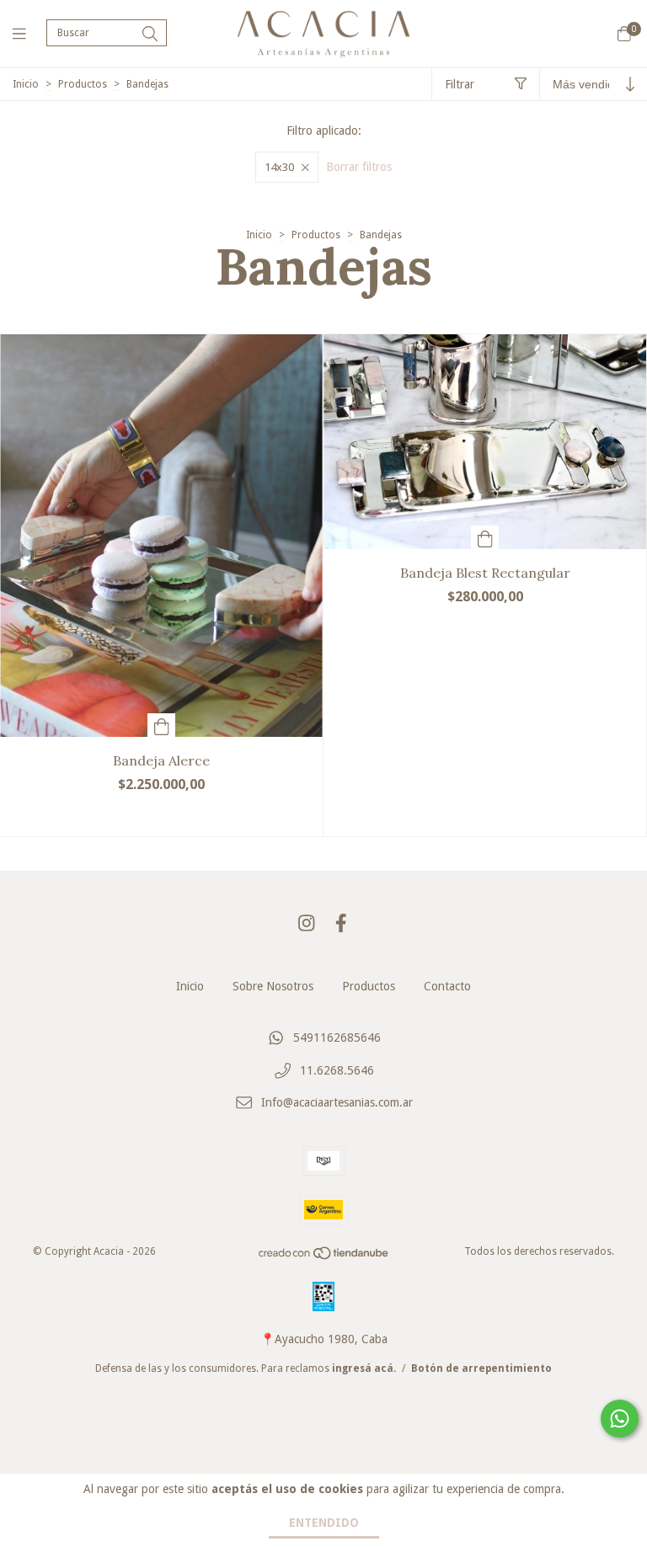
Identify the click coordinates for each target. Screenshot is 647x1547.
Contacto (447, 986)
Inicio (26, 84)
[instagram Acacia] (307, 923)
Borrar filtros (359, 166)
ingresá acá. (364, 1368)
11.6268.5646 (337, 1070)
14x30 (279, 167)
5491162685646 (337, 1038)
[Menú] (29, 33)
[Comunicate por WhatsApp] (620, 1419)
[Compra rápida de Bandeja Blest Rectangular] (485, 537)
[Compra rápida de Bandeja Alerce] (161, 725)
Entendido (324, 1522)
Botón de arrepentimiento (481, 1368)
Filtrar (459, 84)
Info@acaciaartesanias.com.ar (337, 1103)
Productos (82, 84)
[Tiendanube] (324, 1257)
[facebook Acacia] (341, 923)
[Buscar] (150, 34)
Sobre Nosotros (273, 986)
